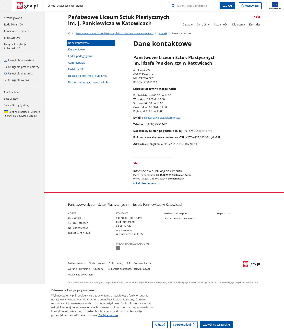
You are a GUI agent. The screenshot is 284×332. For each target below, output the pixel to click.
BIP (128, 263)
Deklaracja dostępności (176, 213)
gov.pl (255, 268)
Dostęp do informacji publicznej (87, 76)
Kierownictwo (76, 49)
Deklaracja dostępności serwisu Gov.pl (129, 268)
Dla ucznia (238, 24)
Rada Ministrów (13, 24)
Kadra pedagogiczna (80, 56)
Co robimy (203, 24)
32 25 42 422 (123, 225)
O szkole (187, 24)
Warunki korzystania (79, 268)
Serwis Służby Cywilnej (16, 105)
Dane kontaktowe (79, 43)
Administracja (76, 62)
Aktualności (221, 24)
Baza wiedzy (11, 98)
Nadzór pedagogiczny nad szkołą (88, 82)
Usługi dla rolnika (19, 80)
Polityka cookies (76, 263)
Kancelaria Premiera (16, 31)
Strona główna (16, 18)
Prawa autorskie (143, 263)
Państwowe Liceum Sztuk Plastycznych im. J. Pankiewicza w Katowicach (118, 20)
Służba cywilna (97, 263)
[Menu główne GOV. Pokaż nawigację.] (6, 6)
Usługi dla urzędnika (20, 73)
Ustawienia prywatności (81, 274)
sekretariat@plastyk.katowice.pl (161, 117)
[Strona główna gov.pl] (69, 33)
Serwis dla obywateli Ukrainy (22, 113)
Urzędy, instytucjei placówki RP (15, 46)
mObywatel (251, 6)
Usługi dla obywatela (21, 60)
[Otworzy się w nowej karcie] (118, 248)
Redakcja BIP (76, 69)
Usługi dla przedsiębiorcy (23, 67)
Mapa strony (224, 213)
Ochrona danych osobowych (179, 218)
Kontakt (254, 24)
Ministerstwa (12, 37)
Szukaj (227, 6)
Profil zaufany (11, 92)
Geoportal (98, 268)
